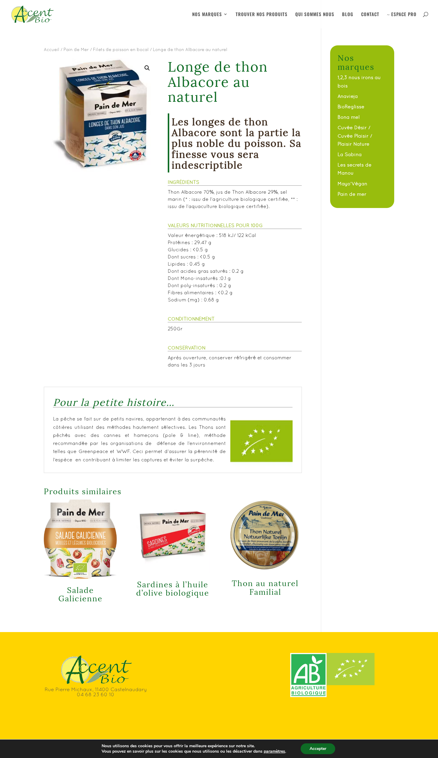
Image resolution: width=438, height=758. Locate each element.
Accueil (51, 49)
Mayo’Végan (352, 183)
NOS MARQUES (207, 14)
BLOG (347, 14)
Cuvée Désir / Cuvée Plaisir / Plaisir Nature (355, 135)
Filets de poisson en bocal (121, 49)
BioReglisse (351, 106)
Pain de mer (352, 194)
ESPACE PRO (402, 14)
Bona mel (349, 117)
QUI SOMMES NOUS (314, 14)
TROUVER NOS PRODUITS (262, 14)
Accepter (318, 748)
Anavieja (348, 96)
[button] (147, 68)
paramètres (274, 751)
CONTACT (370, 14)
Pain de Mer (76, 49)
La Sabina (350, 154)
